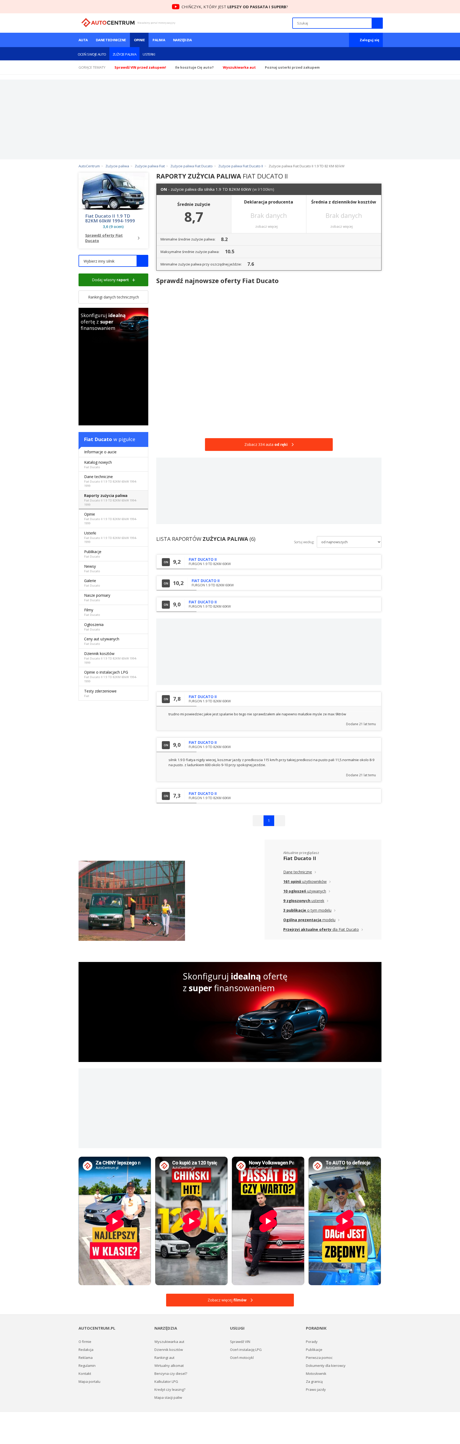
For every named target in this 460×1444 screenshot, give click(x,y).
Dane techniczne (111, 40)
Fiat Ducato (98, 439)
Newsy (92, 568)
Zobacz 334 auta (266, 444)
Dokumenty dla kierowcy (326, 1365)
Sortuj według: (304, 542)
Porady (312, 1341)
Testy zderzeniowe (100, 693)
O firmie (85, 1341)
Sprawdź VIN (240, 1341)
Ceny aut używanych (101, 641)
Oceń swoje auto (92, 54)
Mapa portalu (89, 1381)
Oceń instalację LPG (246, 1349)
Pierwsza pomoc (319, 1357)
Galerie (92, 582)
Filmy (92, 612)
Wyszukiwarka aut (169, 1341)
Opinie (139, 40)
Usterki (149, 54)
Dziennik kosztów (110, 658)
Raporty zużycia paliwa (110, 500)
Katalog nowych (98, 464)
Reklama (86, 1357)
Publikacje (92, 553)
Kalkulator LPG (166, 1381)
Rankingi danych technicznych (113, 297)
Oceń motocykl (242, 1357)
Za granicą (314, 1381)
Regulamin (87, 1365)
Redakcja (86, 1349)
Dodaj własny (110, 279)
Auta (83, 40)
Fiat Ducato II (299, 858)
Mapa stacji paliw (168, 1397)
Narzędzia (182, 40)
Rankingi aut (164, 1357)
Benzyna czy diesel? (170, 1373)
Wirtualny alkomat (169, 1365)
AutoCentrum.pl (108, 22)
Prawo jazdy (316, 1389)
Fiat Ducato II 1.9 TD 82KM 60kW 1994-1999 (110, 218)
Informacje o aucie (100, 451)
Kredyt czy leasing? (169, 1389)
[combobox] (113, 261)
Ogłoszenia (94, 626)
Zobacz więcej (227, 1299)
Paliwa (159, 40)
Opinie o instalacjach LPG (110, 676)
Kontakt (85, 1373)
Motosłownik (316, 1373)
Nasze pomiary (97, 597)
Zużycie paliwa (124, 54)
